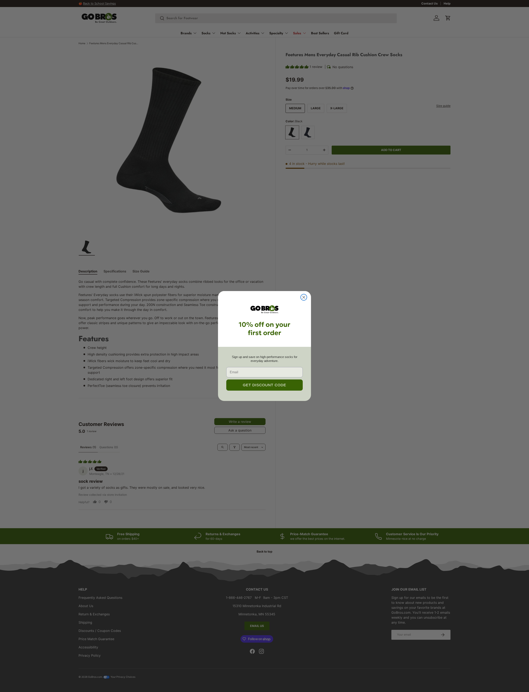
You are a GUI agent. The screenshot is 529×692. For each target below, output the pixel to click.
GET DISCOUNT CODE (264, 385)
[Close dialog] (304, 297)
